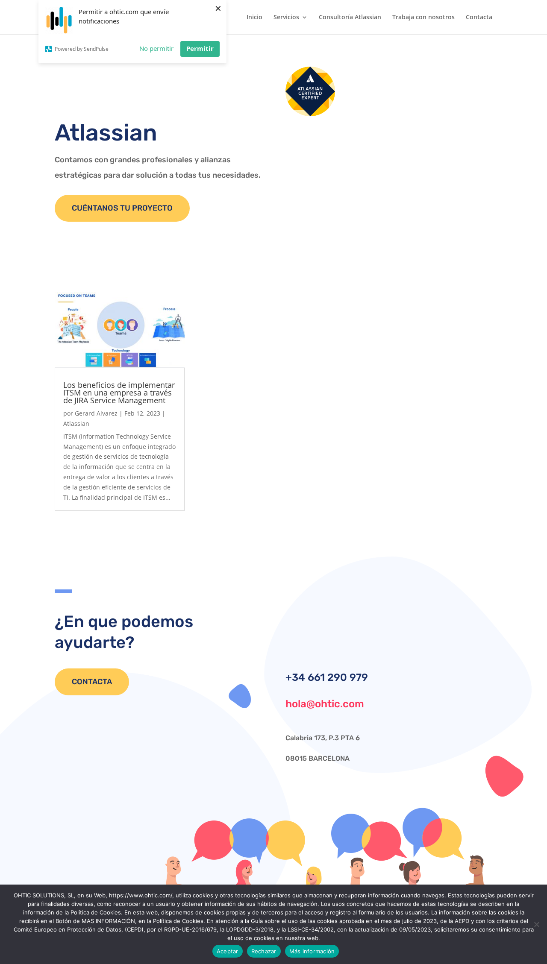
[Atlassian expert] (310, 114)
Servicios (286, 17)
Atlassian (76, 423)
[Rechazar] (536, 924)
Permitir (200, 48)
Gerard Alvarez (96, 413)
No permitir (156, 48)
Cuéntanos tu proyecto (122, 208)
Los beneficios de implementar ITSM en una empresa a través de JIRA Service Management (119, 392)
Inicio (254, 17)
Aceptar (227, 951)
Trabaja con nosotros (423, 17)
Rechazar (263, 951)
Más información (312, 951)
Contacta (479, 17)
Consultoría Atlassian (350, 17)
